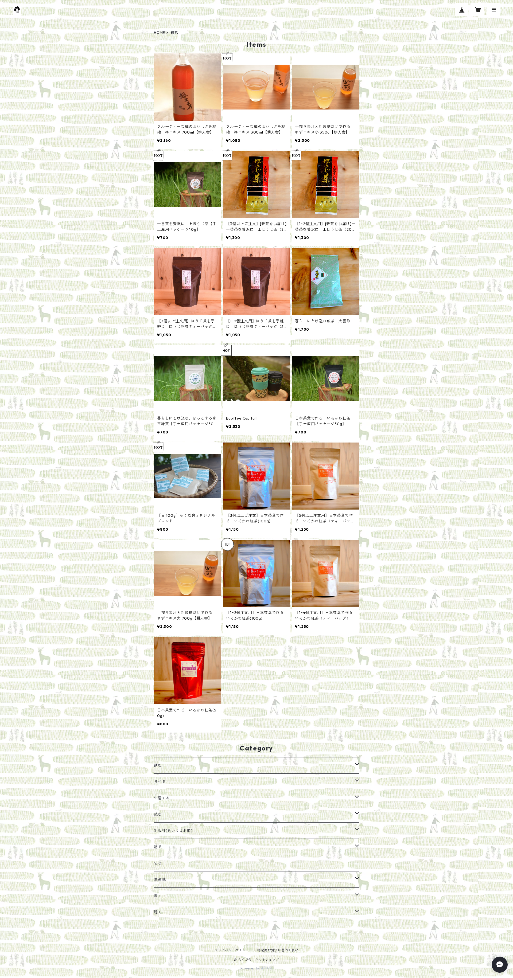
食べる (160, 781)
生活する (162, 798)
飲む (158, 765)
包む (158, 863)
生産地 (160, 879)
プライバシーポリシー (232, 950)
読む (158, 814)
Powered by (250, 968)
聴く (158, 912)
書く (158, 895)
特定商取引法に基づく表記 (277, 950)
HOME (159, 32)
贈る (158, 846)
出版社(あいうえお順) (173, 830)
